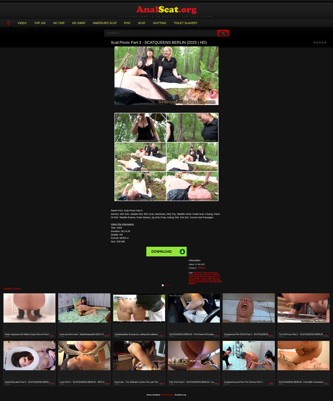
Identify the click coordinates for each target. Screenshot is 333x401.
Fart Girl (216, 280)
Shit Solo (198, 273)
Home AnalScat (153, 395)
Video (22, 23)
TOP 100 (40, 23)
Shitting (159, 23)
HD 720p (59, 23)
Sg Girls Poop (195, 280)
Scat (141, 23)
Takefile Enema (200, 278)
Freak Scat (199, 276)
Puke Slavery (213, 278)
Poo (127, 23)
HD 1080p (78, 23)
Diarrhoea (198, 274)
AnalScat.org (180, 395)
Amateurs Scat (105, 23)
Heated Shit (208, 273)
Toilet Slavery (186, 23)
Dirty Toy (207, 274)
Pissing (208, 276)
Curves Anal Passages (199, 282)
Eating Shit (207, 280)
